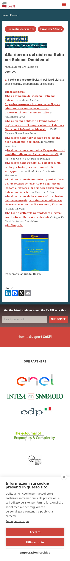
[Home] (8, 4)
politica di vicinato (53, 79)
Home (5, 15)
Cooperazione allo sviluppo (38, 83)
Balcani (37, 79)
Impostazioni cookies (35, 552)
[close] (64, 477)
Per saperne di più (17, 521)
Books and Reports (20, 79)
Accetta (35, 532)
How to (35, 337)
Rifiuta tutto (35, 542)
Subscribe (58, 319)
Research (15, 15)
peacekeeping (13, 83)
